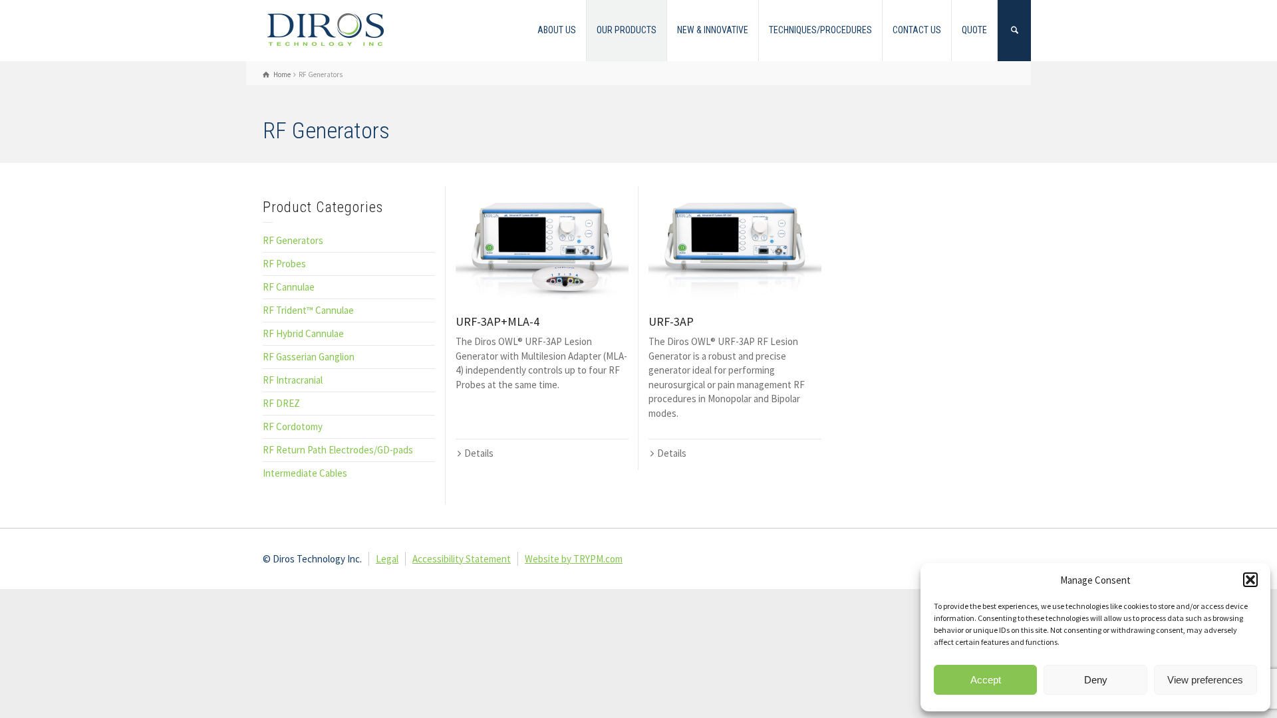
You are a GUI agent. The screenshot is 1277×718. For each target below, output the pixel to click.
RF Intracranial (293, 380)
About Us (556, 30)
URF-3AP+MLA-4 (497, 321)
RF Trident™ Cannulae (308, 310)
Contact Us (917, 30)
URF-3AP (671, 321)
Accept (985, 679)
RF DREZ (281, 403)
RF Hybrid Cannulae (303, 333)
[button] (1250, 579)
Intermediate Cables (305, 473)
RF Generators (293, 240)
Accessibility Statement (461, 558)
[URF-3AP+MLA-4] (542, 243)
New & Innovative (712, 30)
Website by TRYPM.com (574, 558)
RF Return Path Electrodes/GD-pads (338, 449)
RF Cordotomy (293, 426)
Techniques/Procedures (820, 30)
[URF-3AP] (734, 243)
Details (479, 453)
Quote (974, 30)
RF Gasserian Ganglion (309, 356)
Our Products (626, 30)
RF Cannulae (289, 287)
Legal (387, 558)
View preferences (1205, 679)
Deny (1095, 679)
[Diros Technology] (325, 29)
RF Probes (284, 263)
